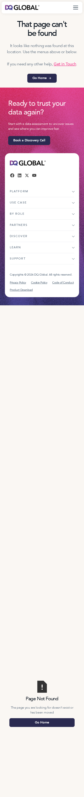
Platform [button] (19, 191)
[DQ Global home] (28, 163)
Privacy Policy (18, 283)
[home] (22, 7)
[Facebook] (12, 175)
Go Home (42, 722)
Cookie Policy (39, 283)
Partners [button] (19, 225)
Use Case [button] (18, 202)
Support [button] (18, 259)
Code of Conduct (63, 283)
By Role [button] (17, 214)
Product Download (21, 290)
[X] (26, 175)
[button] (75, 7)
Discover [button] (19, 236)
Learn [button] (15, 247)
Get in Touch (65, 64)
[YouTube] (34, 175)
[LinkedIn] (19, 175)
